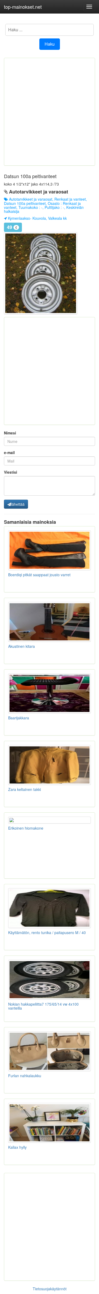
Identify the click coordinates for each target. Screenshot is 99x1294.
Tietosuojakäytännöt (50, 1288)
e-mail (9, 452)
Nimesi (10, 432)
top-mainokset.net (23, 6)
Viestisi (10, 472)
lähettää (18, 504)
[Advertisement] (49, 111)
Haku (50, 44)
